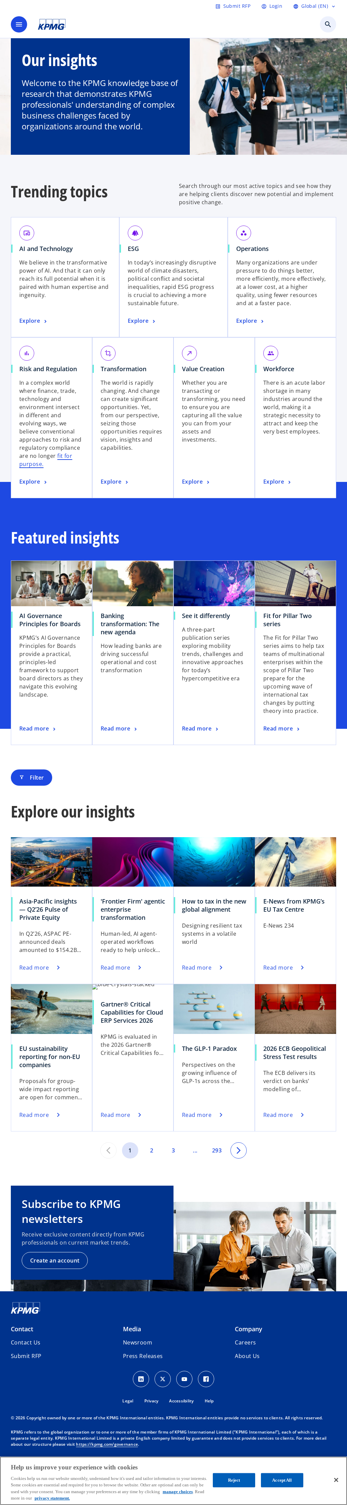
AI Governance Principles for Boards (50, 620)
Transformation (123, 369)
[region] (173, 1481)
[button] (26, 1356)
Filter (31, 777)
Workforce (278, 369)
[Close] (336, 1479)
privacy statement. (52, 1498)
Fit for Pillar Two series (287, 620)
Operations (252, 249)
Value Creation (203, 369)
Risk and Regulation (48, 369)
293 (217, 1150)
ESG (133, 249)
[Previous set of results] (108, 1150)
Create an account (54, 1260)
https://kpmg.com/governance (107, 1444)
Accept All (282, 1480)
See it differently (206, 616)
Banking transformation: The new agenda (130, 624)
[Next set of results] (238, 1150)
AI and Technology (46, 249)
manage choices (178, 1491)
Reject (234, 1480)
